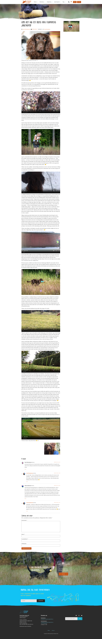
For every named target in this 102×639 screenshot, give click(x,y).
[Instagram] (79, 615)
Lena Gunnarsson (29, 473)
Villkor (49, 630)
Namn (23, 534)
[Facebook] (76, 615)
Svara (25, 469)
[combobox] (71, 618)
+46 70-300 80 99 (44, 623)
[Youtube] (82, 615)
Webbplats (23, 543)
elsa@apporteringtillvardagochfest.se (47, 619)
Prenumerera (41, 600)
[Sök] (69, 2)
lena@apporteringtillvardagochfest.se (47, 622)
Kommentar (24, 520)
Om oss (53, 630)
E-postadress (24, 538)
